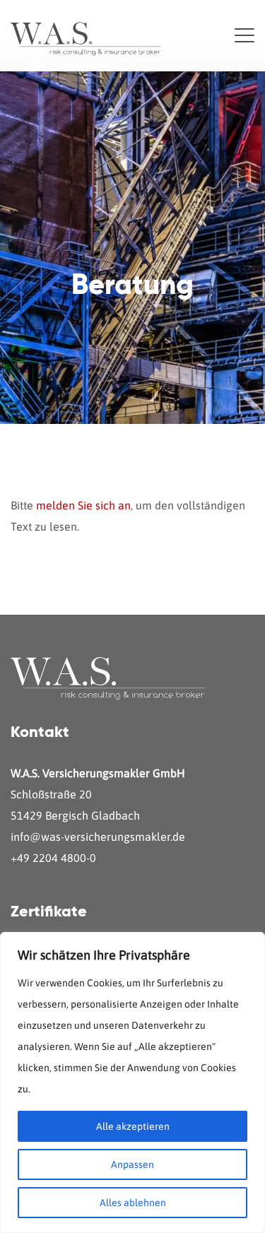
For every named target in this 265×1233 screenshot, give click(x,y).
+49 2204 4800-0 (53, 857)
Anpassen (132, 1164)
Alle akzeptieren (133, 1126)
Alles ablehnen (133, 1202)
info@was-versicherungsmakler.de (98, 836)
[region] (132, 1082)
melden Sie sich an (83, 505)
